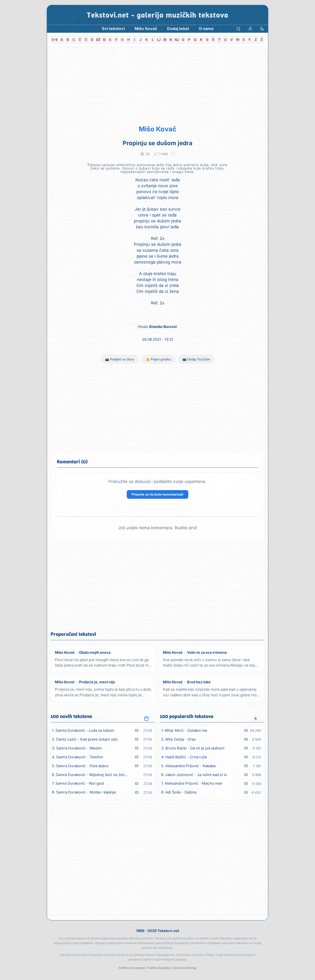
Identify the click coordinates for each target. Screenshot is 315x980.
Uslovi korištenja (184, 968)
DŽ (98, 40)
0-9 (54, 40)
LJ (159, 40)
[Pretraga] (238, 28)
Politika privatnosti (132, 968)
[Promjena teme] (262, 28)
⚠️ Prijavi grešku (158, 359)
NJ (177, 40)
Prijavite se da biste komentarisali (157, 494)
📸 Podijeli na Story (119, 359)
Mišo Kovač (157, 129)
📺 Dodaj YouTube (196, 359)
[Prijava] (250, 28)
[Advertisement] (157, 85)
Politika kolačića (158, 968)
